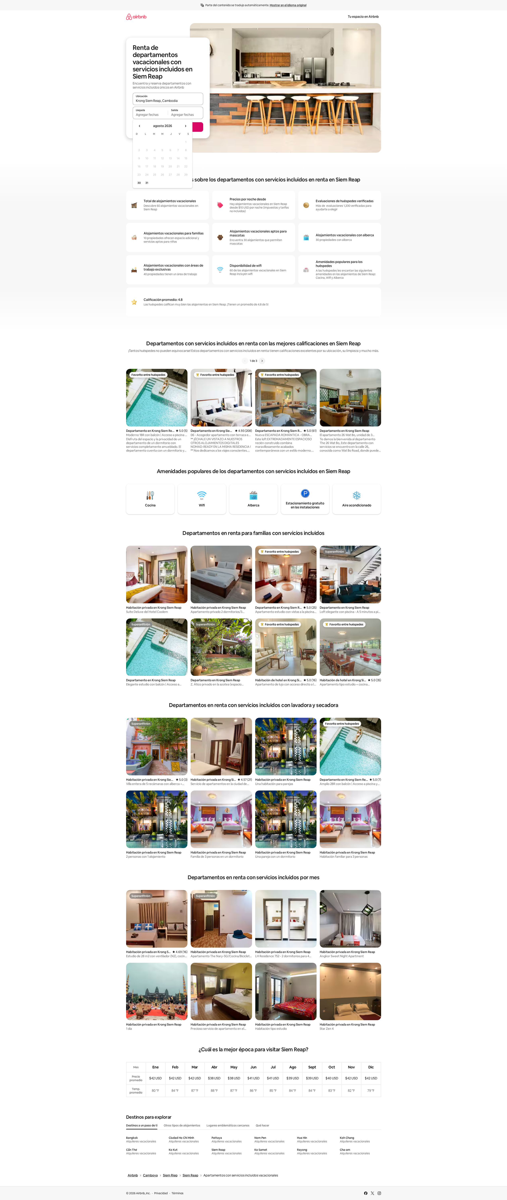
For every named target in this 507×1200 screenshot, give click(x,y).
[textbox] (150, 114)
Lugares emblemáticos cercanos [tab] (228, 1125)
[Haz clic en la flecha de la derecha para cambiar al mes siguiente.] (185, 126)
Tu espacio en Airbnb (363, 17)
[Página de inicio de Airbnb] (136, 16)
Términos (177, 1193)
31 (146, 183)
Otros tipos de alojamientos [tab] (182, 1125)
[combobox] (168, 100)
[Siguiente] (262, 361)
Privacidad (161, 1193)
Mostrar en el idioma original (288, 5)
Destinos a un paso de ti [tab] (141, 1125)
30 (139, 183)
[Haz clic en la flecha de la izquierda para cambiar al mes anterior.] (139, 126)
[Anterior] (245, 361)
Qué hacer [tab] (262, 1125)
